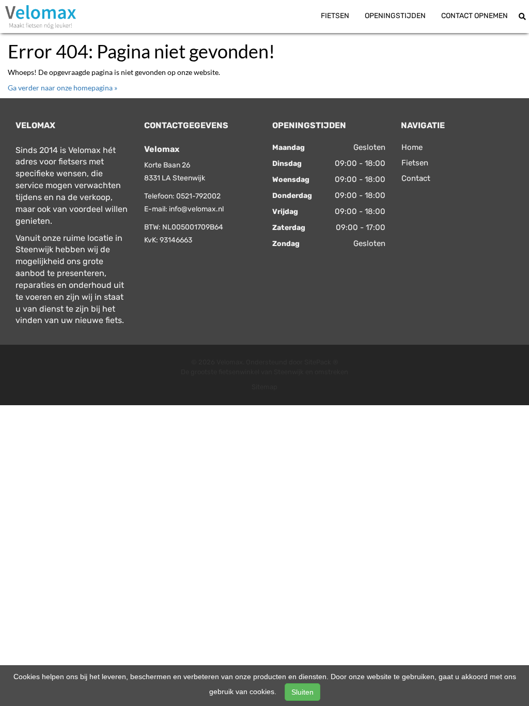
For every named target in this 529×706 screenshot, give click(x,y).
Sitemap (264, 387)
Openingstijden (395, 15)
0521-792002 (198, 196)
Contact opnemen (474, 15)
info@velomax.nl (196, 209)
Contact (415, 178)
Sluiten (302, 692)
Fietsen (335, 15)
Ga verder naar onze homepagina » (62, 87)
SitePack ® (321, 362)
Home (412, 147)
